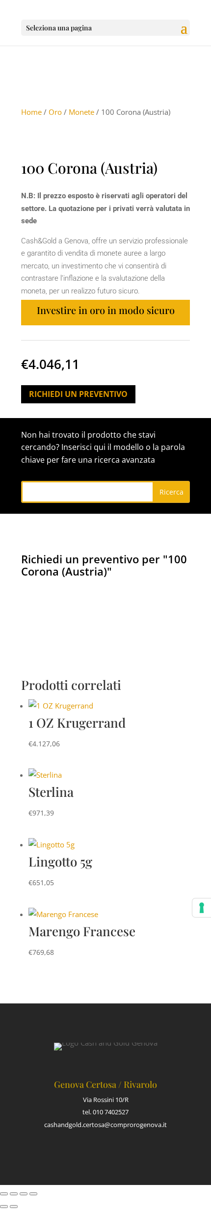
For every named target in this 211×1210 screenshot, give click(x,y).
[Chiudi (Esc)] (33, 1193)
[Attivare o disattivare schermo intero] (14, 1193)
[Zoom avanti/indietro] (4, 1193)
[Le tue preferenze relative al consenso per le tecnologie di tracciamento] (201, 907)
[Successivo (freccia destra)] (14, 1206)
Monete (81, 112)
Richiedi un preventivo (78, 394)
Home (31, 112)
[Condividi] (23, 1193)
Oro (55, 112)
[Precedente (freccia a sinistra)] (4, 1206)
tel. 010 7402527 (105, 1111)
